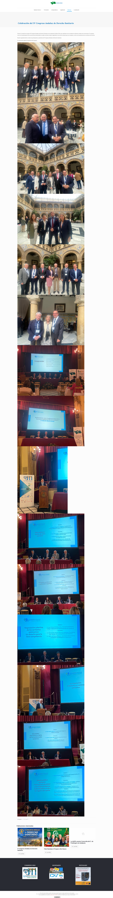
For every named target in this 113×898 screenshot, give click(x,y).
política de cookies (54, 894)
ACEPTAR (57, 897)
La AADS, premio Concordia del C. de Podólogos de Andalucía (82, 842)
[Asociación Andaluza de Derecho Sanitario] (56, 4)
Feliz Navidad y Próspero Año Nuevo (55, 849)
